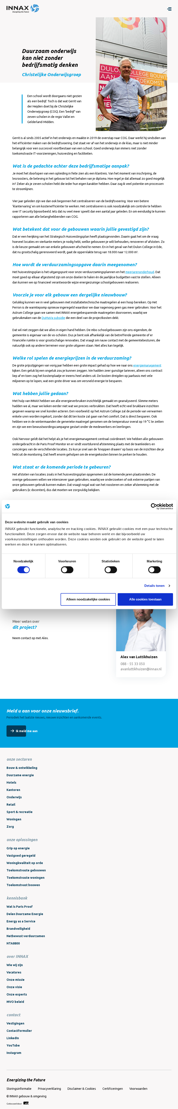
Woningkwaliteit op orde (25, 863)
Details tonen (154, 585)
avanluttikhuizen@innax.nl (141, 669)
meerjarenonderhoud (139, 272)
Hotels (11, 782)
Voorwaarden (138, 1088)
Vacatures (14, 972)
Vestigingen (15, 1023)
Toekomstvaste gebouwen (26, 870)
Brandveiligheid (18, 928)
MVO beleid (15, 1001)
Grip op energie (18, 848)
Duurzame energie (20, 775)
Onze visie (14, 987)
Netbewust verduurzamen (26, 936)
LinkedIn (13, 1038)
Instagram (14, 1053)
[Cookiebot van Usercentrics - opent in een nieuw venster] (154, 506)
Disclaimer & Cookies (82, 1088)
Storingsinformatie (19, 1088)
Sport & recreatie (20, 812)
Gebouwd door (14, 1104)
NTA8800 (13, 943)
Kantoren (13, 790)
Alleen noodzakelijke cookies (88, 599)
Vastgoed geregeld (21, 855)
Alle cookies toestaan (145, 599)
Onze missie (16, 979)
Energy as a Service (21, 921)
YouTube (13, 1045)
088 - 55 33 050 (132, 664)
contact (13, 1015)
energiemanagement (147, 365)
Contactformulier (19, 1030)
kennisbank (17, 898)
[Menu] (169, 8)
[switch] (67, 569)
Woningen (14, 819)
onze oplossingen (22, 839)
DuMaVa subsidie (53, 318)
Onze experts (17, 994)
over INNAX (17, 956)
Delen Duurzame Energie (25, 914)
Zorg (10, 826)
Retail (11, 804)
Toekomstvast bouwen (23, 885)
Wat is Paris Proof (20, 906)
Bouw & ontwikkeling (22, 768)
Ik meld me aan (27, 731)
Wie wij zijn (15, 965)
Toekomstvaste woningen (25, 877)
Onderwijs (14, 797)
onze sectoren (19, 759)
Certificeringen (112, 1088)
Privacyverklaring (49, 1088)
